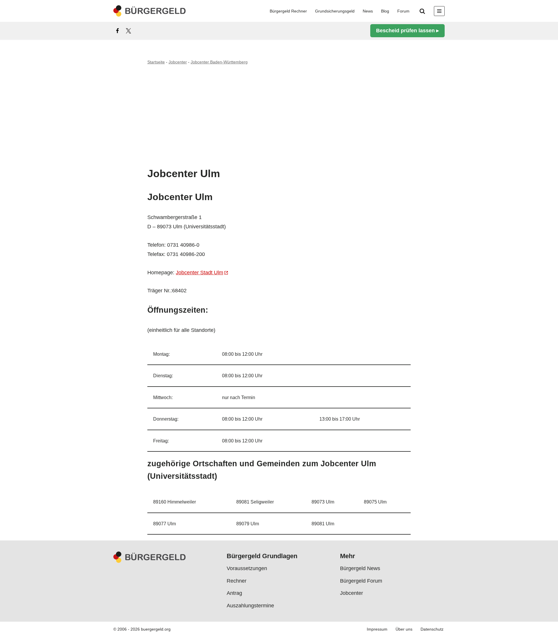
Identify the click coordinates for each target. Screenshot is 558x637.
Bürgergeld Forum (361, 581)
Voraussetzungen (247, 569)
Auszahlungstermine (250, 605)
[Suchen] (422, 11)
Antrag (234, 593)
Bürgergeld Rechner (288, 11)
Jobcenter (178, 62)
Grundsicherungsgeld (335, 11)
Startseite (156, 62)
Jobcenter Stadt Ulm (199, 272)
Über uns (404, 629)
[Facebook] (117, 31)
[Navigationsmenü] (439, 11)
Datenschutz (432, 629)
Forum (403, 11)
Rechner (236, 581)
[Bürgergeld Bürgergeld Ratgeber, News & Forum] (149, 11)
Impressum (377, 629)
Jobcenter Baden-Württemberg (219, 62)
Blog (385, 11)
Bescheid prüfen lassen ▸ (407, 30)
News (368, 11)
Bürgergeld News (360, 569)
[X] (128, 31)
